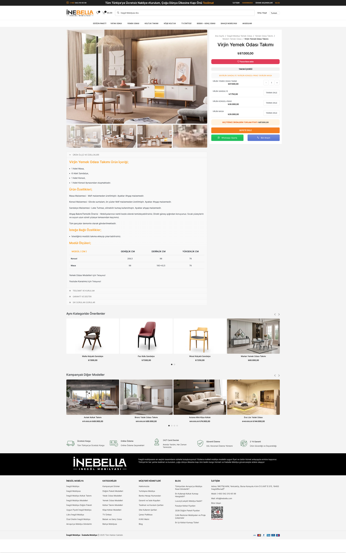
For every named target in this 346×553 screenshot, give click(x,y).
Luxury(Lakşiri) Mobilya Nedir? (188, 501)
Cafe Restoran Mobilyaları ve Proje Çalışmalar (190, 516)
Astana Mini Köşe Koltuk (200, 417)
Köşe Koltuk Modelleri (112, 510)
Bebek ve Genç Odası (112, 519)
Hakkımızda (144, 486)
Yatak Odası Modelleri (112, 496)
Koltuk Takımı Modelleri (113, 505)
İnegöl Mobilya (72, 486)
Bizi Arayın (265, 138)
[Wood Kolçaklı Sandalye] (199, 336)
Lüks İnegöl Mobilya (75, 514)
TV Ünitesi (107, 514)
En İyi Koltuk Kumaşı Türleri (187, 522)
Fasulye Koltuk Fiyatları (185, 506)
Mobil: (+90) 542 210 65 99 (223, 493)
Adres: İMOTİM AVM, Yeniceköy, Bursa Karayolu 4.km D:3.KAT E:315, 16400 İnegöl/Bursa (245, 487)
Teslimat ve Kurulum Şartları (151, 505)
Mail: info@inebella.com (221, 498)
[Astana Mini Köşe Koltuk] (199, 397)
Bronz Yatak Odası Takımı (146, 417)
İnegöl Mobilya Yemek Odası (239, 36)
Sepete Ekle (245, 130)
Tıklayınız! (101, 275)
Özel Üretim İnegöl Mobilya (78, 519)
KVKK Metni (144, 519)
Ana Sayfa (219, 36)
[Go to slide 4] (177, 425)
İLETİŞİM (236, 3)
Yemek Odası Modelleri (113, 500)
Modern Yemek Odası (232, 39)
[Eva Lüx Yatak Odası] (253, 397)
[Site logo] (80, 12)
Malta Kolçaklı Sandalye (92, 356)
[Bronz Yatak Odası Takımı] (146, 397)
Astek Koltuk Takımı (92, 417)
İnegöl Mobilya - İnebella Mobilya (81, 535)
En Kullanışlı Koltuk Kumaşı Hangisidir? (186, 494)
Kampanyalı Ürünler (111, 486)
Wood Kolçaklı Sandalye (199, 356)
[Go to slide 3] (174, 425)
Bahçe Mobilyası (110, 524)
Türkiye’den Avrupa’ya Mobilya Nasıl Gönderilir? (188, 487)
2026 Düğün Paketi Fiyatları (187, 510)
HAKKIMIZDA (247, 3)
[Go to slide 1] (171, 364)
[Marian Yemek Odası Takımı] (253, 336)
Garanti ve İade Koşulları (149, 500)
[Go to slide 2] (174, 364)
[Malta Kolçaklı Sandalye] (92, 336)
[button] (69, 136)
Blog (141, 524)
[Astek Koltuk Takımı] (92, 397)
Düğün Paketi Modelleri (113, 491)
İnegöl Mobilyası (73, 491)
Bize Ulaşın (216, 503)
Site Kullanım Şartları (148, 510)
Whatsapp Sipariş (229, 138)
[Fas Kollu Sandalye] (146, 336)
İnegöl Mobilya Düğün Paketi (79, 505)
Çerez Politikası (145, 514)
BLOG (277, 3)
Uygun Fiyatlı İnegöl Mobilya (78, 510)
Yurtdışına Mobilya (147, 491)
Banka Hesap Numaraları (150, 496)
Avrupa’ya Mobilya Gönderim (79, 524)
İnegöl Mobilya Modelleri (77, 500)
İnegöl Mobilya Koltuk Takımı (78, 496)
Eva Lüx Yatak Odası (253, 417)
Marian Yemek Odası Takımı (253, 356)
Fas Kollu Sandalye (146, 356)
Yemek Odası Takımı (264, 36)
